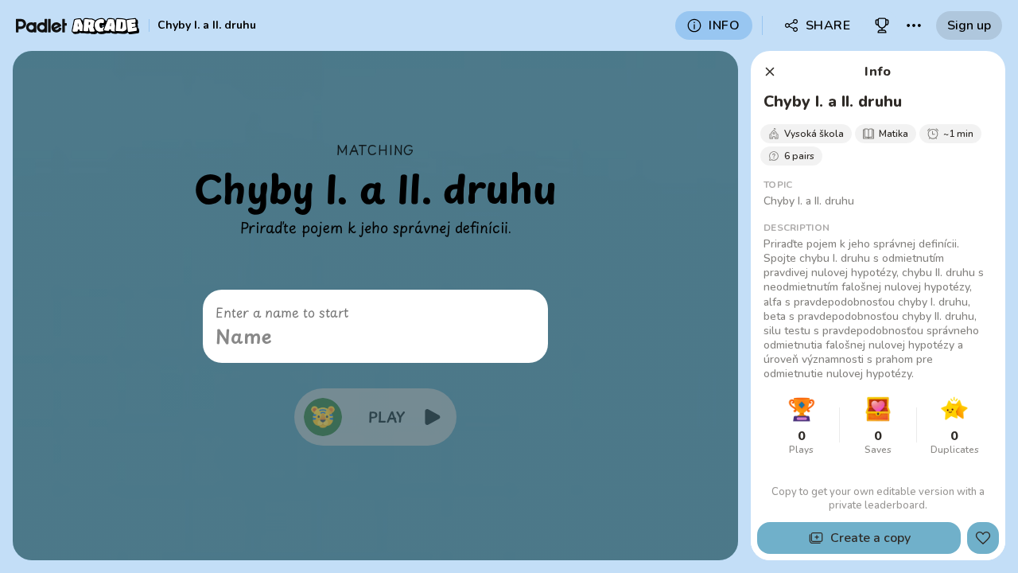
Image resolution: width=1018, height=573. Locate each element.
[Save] (983, 538)
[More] (914, 25)
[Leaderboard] (882, 25)
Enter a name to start (282, 312)
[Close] (770, 71)
